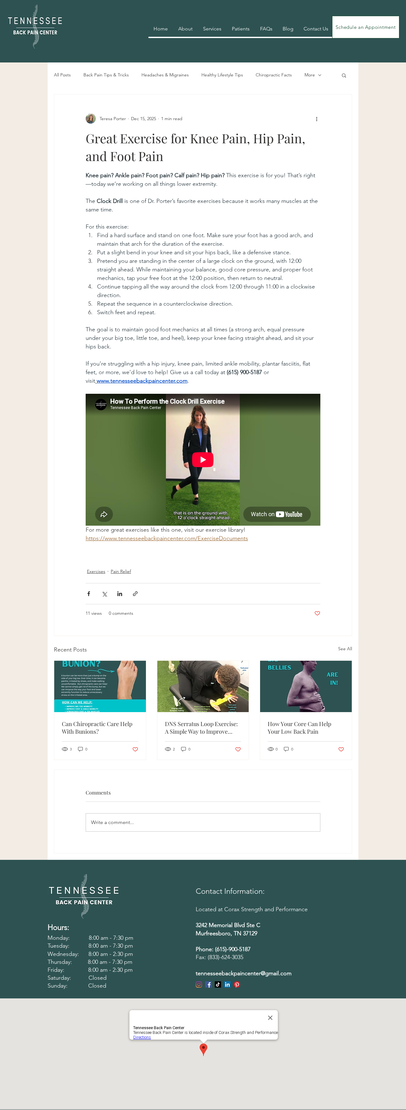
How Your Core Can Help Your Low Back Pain (299, 727)
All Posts (62, 75)
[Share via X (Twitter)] (104, 594)
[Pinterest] (237, 984)
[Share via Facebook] (89, 594)
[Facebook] (208, 984)
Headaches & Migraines (165, 75)
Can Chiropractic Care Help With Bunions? (97, 727)
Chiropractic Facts (274, 75)
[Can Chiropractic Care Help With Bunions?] (100, 686)
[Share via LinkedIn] (120, 594)
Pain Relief (121, 571)
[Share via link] (135, 594)
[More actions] (316, 118)
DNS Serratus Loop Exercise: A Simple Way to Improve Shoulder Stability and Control (201, 727)
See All (345, 649)
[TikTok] (218, 984)
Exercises (96, 571)
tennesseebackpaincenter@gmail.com (243, 973)
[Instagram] (199, 984)
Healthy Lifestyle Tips (222, 75)
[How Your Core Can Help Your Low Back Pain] (306, 686)
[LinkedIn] (227, 984)
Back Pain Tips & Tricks (106, 75)
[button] (344, 75)
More (309, 75)
